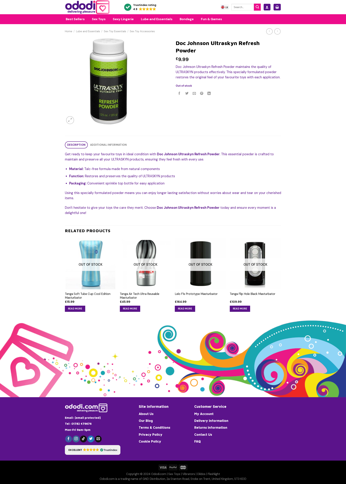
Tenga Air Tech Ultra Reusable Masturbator (139, 296)
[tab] (76, 144)
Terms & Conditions (154, 427)
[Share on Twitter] (186, 93)
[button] (140, 7)
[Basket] (277, 7)
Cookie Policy (150, 441)
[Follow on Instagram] (76, 439)
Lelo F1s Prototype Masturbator (196, 294)
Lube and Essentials (88, 31)
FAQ (197, 441)
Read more (75, 308)
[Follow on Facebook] (68, 439)
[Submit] (257, 7)
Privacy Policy (150, 434)
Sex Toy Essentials (115, 31)
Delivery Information (211, 421)
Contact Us (203, 434)
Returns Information (210, 427)
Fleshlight (214, 474)
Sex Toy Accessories (142, 31)
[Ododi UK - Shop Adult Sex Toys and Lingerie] (90, 7)
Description (76, 145)
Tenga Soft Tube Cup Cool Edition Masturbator (87, 296)
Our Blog (146, 421)
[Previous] (65, 278)
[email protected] (88, 417)
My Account (204, 414)
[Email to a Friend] (194, 93)
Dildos (201, 474)
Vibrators (188, 474)
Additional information (108, 145)
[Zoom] (70, 120)
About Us (146, 414)
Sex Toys (174, 474)
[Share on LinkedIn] (209, 93)
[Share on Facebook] (179, 93)
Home (68, 31)
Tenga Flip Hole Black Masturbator (252, 294)
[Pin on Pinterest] (201, 93)
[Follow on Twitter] (90, 439)
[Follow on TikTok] (83, 439)
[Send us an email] (98, 439)
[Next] (281, 278)
